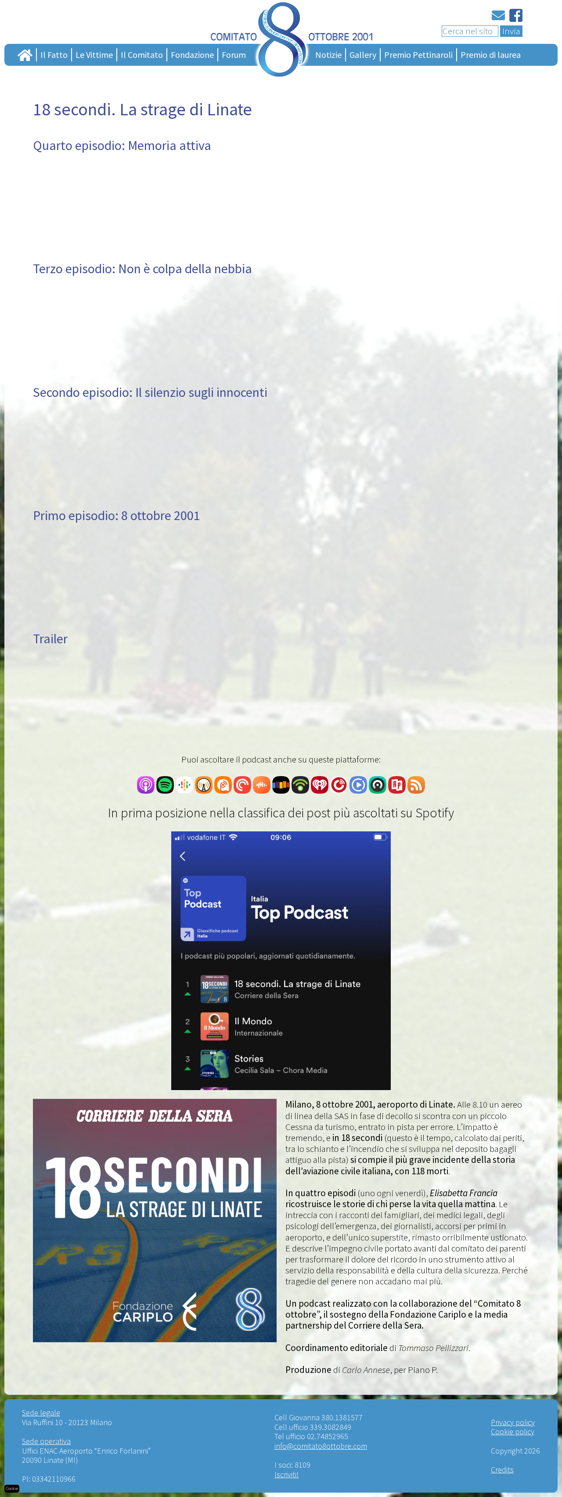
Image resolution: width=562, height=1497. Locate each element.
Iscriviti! (286, 1474)
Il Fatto (54, 54)
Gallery (362, 54)
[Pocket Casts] (242, 790)
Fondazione (192, 54)
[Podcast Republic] (358, 790)
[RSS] (416, 790)
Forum (234, 54)
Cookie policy (512, 1431)
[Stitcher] (281, 790)
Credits (502, 1470)
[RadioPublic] (397, 790)
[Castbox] (261, 790)
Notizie (328, 54)
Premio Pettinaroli (418, 54)
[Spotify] (165, 790)
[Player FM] (339, 790)
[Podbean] (300, 790)
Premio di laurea (491, 54)
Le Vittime (94, 54)
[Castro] (377, 790)
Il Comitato (142, 54)
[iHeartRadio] (319, 790)
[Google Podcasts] (184, 790)
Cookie (12, 1488)
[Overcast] (204, 790)
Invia (511, 31)
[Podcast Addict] (223, 790)
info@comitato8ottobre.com (320, 1446)
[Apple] (146, 790)
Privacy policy (513, 1422)
